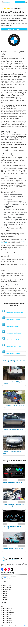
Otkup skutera (4, 593)
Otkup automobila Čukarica (13, 333)
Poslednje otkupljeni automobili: (14, 361)
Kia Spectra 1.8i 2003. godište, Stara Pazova (13, 406)
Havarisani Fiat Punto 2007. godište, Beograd (13, 382)
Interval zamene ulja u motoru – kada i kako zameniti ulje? (13, 505)
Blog (2, 606)
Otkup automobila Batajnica (13, 353)
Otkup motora (4, 591)
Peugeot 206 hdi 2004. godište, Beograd (12, 452)
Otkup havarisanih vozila (6, 585)
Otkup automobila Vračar (13, 326)
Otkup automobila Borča (12, 340)
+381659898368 (4, 577)
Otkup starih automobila (6, 589)
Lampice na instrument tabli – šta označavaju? (12, 527)
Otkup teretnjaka (4, 597)
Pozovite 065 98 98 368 (20, 2)
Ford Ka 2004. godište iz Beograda (13, 429)
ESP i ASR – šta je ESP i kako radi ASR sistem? (13, 549)
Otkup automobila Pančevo (6, 622)
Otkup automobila (5, 5)
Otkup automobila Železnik (13, 346)
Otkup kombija (4, 595)
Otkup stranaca (4, 599)
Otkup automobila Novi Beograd (14, 312)
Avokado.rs (25, 625)
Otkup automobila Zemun (13, 319)
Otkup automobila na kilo (6, 587)
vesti (5, 480)
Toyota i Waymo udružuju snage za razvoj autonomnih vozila (12, 483)
